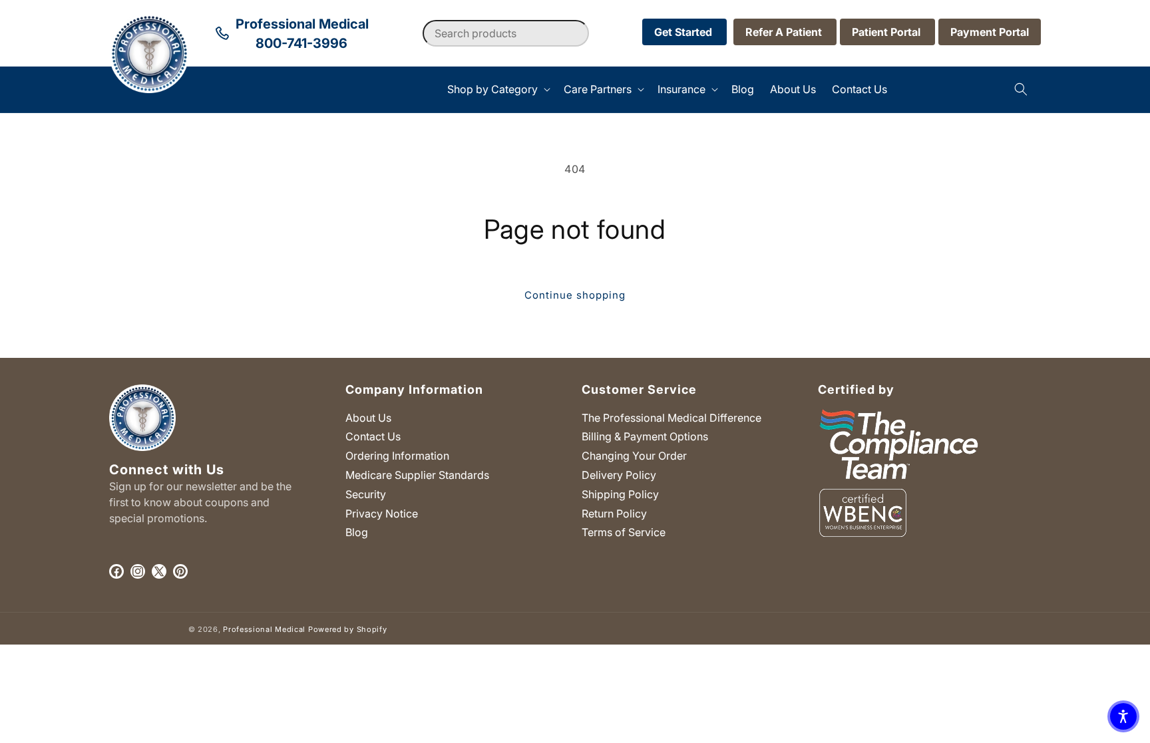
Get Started (684, 32)
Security (365, 494)
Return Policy (614, 513)
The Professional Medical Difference (671, 417)
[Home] (109, 89)
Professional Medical (264, 629)
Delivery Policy (619, 475)
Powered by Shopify (347, 629)
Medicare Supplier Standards (417, 475)
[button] (497, 89)
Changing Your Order (634, 455)
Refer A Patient (785, 32)
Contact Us (373, 436)
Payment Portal (989, 32)
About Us (368, 417)
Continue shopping (575, 295)
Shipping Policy (620, 494)
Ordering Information (397, 455)
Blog (356, 532)
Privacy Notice (381, 513)
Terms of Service (624, 532)
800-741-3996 (301, 43)
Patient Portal (887, 32)
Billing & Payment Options (645, 436)
